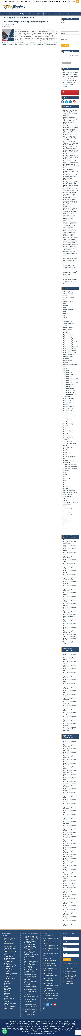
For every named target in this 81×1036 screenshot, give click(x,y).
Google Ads (66, 370)
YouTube (65, 528)
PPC (64, 458)
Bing (64, 307)
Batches (39, 14)
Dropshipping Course (68, 356)
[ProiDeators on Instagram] (44, 1008)
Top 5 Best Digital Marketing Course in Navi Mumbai (50, 975)
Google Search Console (69, 390)
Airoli (72, 1026)
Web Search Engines (68, 514)
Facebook (65, 362)
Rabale (76, 1028)
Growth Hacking (67, 396)
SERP (8, 44)
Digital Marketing (21, 43)
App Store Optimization (69, 297)
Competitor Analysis (68, 321)
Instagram (66, 404)
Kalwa (8, 1026)
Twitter (65, 506)
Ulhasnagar (46, 1024)
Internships (7, 1001)
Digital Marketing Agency (50, 968)
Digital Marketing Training (69, 352)
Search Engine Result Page (46, 43)
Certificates (7, 983)
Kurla (63, 1026)
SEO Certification (8, 956)
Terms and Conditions (11, 1021)
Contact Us (66, 86)
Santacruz (69, 1028)
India (26, 1023)
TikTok (65, 500)
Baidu (64, 303)
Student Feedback (67, 494)
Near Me (67, 1023)
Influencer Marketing (68, 402)
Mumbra (14, 1026)
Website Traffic (13, 44)
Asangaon (27, 1026)
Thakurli (23, 1029)
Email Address (66, 57)
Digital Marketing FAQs (10, 1006)
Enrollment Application (50, 960)
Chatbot (65, 317)
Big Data (65, 305)
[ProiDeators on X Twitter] (47, 1004)
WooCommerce (67, 522)
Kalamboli (39, 1029)
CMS (64, 319)
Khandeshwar (46, 1028)
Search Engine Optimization (33, 43)
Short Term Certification (69, 80)
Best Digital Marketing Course (57, 1)
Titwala (39, 1024)
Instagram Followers (68, 406)
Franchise (6, 995)
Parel (68, 1026)
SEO (55, 43)
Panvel (57, 1024)
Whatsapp (65, 520)
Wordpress (66, 524)
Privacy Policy (22, 1021)
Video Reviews (7, 1005)
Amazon (65, 295)
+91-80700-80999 (9, 1)
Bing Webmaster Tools (69, 309)
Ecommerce (66, 358)
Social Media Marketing (69, 490)
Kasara (45, 1026)
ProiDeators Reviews (68, 460)
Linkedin (65, 422)
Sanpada (39, 1028)
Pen (64, 1028)
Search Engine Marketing (69, 464)
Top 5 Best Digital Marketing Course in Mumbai (49, 980)
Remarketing (66, 462)
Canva (64, 315)
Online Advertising (67, 436)
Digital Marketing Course (69, 348)
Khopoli (34, 1026)
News (69, 14)
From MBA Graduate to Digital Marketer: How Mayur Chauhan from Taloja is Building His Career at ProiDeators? (70, 120)
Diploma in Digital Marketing (70, 74)
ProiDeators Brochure (43, 1021)
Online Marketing (67, 441)
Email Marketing (67, 360)
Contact (53, 14)
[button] (4, 1031)
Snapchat (65, 488)
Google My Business (68, 388)
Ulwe (28, 1029)
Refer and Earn (31, 1021)
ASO (64, 299)
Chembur (33, 1024)
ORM (64, 450)
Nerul (52, 1024)
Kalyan (31, 1023)
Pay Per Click (66, 454)
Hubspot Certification (68, 400)
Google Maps (66, 386)
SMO (64, 484)
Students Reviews (67, 496)
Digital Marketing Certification (70, 343)
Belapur (51, 1023)
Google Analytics (67, 380)
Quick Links (72, 1)
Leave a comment (52, 44)
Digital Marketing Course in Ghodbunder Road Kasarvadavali (70, 728)
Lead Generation (67, 418)
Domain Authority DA (68, 354)
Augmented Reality (68, 301)
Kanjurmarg (52, 1026)
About (46, 14)
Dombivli (44, 1023)
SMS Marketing (67, 486)
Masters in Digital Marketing (70, 72)
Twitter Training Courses (12, 973)
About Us (6, 986)
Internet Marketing (68, 408)
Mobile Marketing (67, 432)
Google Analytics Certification (70, 382)
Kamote (17, 1029)
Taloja (26, 1028)
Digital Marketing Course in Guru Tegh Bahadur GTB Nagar (70, 616)
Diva (75, 1024)
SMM (64, 482)
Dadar (73, 1023)
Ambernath (69, 1024)
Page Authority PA (68, 452)
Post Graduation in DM (69, 82)
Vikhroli (58, 1026)
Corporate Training (68, 84)
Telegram (65, 498)
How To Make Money (68, 398)
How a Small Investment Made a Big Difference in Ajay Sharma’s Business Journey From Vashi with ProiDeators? (30, 991)
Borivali (6, 1024)
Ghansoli (15, 1028)
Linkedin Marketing (68, 424)
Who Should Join (21, 14)
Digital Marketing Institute (69, 350)
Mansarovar (53, 1029)
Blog (5, 43)
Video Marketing (67, 508)
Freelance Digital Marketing (70, 364)
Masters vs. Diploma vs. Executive (14, 1023)
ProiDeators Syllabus (56, 1021)
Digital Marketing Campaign (70, 341)
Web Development (68, 512)
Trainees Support (48, 962)
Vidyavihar (54, 1028)
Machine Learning (67, 428)
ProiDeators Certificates (69, 1021)
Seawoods (10, 1029)
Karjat (39, 1026)
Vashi (56, 1023)
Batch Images (7, 990)
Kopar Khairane (7, 1028)
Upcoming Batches (9, 998)
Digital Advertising (11, 43)
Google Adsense (67, 372)
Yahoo (65, 526)
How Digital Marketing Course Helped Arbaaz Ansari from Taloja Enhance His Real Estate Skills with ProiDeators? (70, 203)
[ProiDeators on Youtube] (54, 1004)
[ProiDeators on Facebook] (44, 1004)
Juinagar (32, 1028)
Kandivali (26, 1024)
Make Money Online (68, 430)
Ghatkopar (19, 1024)
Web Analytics (66, 510)
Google (65, 368)
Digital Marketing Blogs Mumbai (30, 1031)
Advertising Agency (68, 291)
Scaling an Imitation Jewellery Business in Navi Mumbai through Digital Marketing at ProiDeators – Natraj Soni (31, 976)
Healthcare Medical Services (51, 993)
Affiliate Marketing (68, 293)
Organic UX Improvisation (26, 44)
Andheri (61, 1023)
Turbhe (21, 1028)
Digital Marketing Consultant (70, 346)
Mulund (63, 1024)
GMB (64, 366)
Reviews (31, 14)
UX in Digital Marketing (39, 44)
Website (65, 516)
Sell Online (66, 470)
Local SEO (66, 426)
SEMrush (65, 474)
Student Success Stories (10, 1003)
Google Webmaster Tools (69, 394)
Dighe (33, 1029)
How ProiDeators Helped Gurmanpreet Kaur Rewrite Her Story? (70, 253)
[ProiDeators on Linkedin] (51, 1004)
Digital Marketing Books (69, 339)
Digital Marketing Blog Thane (65, 1029)
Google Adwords (67, 376)
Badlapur (21, 1026)
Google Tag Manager (68, 392)
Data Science (66, 333)
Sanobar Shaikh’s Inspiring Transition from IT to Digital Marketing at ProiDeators (70, 143)
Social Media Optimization (70, 492)
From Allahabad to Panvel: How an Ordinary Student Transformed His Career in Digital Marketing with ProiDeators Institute (70, 232)
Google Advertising (68, 374)
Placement (62, 14)
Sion (60, 1028)
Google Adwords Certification (70, 378)
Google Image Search (68, 384)
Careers (6, 996)
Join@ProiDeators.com (25, 1)
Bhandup (12, 1024)
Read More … (54, 40)
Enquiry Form (47, 958)
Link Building (66, 420)
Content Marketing (68, 327)
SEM (64, 472)
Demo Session (7, 988)
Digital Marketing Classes (69, 344)
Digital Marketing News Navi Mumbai (49, 1031)
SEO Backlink (66, 478)
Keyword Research (68, 414)
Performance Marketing (69, 456)
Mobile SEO (66, 434)
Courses (11, 14)
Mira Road (37, 1023)
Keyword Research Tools (69, 416)
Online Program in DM (69, 78)
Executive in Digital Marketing (70, 76)
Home (5, 14)
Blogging (65, 313)
